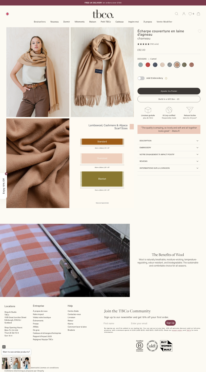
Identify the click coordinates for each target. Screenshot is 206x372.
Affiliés (35, 327)
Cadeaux (119, 21)
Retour (70, 320)
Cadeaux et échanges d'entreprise (47, 333)
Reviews (143, 161)
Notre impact (38, 314)
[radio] (140, 65)
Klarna (70, 323)
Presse (36, 323)
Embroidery (145, 147)
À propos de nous (40, 311)
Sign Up (170, 322)
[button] (143, 44)
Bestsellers (40, 21)
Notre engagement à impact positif (157, 154)
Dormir (66, 21)
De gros (36, 330)
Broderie (71, 330)
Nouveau (54, 21)
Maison (92, 21)
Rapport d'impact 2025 (42, 336)
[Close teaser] (6, 173)
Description (145, 141)
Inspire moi (133, 21)
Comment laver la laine (77, 327)
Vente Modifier (164, 21)
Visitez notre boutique (42, 317)
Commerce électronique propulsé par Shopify (24, 371)
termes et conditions (50, 368)
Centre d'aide (73, 311)
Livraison (71, 317)
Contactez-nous (74, 314)
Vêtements (80, 21)
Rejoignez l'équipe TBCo (43, 339)
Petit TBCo (106, 21)
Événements (38, 320)
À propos (147, 21)
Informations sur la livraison (155, 168)
